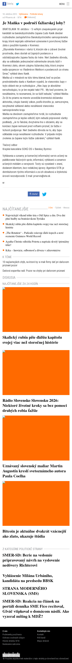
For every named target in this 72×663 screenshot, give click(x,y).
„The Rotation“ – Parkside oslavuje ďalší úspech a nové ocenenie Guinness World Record (34, 234)
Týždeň (58, 208)
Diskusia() (31, 17)
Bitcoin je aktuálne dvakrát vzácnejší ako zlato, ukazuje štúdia (34, 533)
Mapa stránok (43, 641)
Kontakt (40, 634)
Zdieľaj (10, 3)
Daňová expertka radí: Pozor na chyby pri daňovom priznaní (34, 270)
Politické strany (36, 14)
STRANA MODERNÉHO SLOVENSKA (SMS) (25, 590)
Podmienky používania (12, 634)
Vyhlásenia (23, 14)
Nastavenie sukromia (11, 644)
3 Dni (51, 208)
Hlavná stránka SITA (11, 641)
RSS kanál (41, 637)
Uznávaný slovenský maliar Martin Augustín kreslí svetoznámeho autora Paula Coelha (34, 471)
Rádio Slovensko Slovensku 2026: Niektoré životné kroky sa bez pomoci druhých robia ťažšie (35, 405)
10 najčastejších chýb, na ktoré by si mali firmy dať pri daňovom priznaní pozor (36, 263)
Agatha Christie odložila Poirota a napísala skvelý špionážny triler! (37, 243)
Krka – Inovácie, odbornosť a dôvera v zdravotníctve (33, 250)
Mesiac (66, 208)
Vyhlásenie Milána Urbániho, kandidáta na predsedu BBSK (28, 577)
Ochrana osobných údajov (14, 637)
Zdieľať (34, 194)
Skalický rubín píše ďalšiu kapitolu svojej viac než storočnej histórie (37, 225)
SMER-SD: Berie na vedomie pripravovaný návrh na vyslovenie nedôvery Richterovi (31, 560)
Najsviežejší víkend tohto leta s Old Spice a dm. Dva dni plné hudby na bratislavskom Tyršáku (35, 217)
